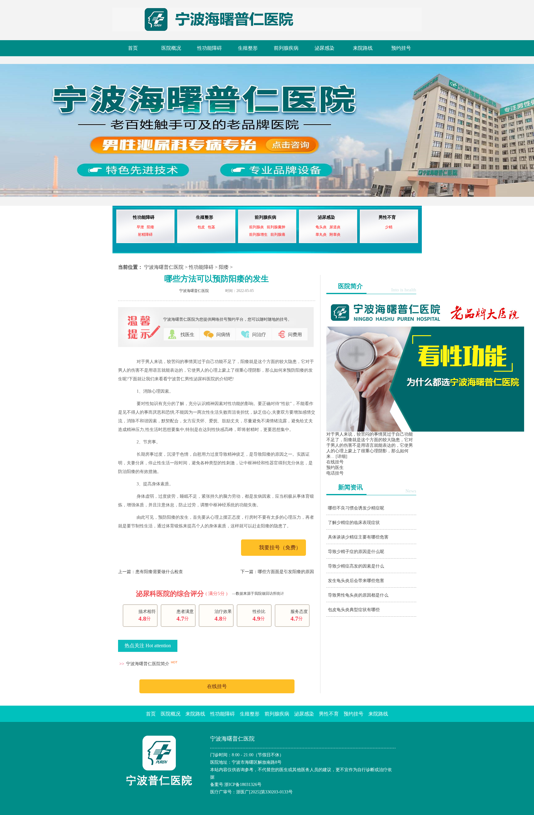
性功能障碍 (209, 48)
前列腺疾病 (286, 48)
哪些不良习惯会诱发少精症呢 (356, 508)
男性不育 (387, 217)
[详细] (341, 456)
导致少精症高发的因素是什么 (356, 566)
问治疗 (259, 334)
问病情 (223, 334)
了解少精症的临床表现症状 (354, 522)
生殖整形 (248, 48)
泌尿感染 (324, 48)
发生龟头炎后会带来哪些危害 (356, 580)
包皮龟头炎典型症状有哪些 (354, 609)
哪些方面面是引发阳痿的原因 (286, 571)
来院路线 (363, 48)
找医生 (187, 334)
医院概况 (171, 48)
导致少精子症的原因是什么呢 (356, 551)
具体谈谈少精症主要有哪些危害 (358, 537)
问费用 (295, 334)
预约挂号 (401, 48)
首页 (133, 48)
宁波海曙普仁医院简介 (147, 663)
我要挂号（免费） (280, 548)
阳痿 (224, 267)
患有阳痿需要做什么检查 (159, 571)
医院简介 (350, 286)
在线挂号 (217, 686)
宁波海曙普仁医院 (164, 267)
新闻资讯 (350, 487)
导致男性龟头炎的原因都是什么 (358, 595)
